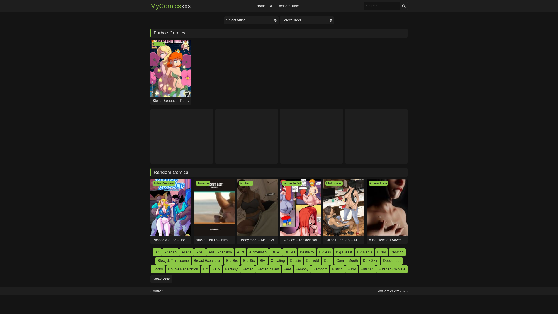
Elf (205, 269)
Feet (287, 269)
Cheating (278, 261)
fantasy (231, 269)
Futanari (367, 269)
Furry (352, 269)
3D (271, 6)
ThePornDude (288, 6)
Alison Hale (378, 183)
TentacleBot (292, 183)
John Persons (164, 183)
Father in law (268, 269)
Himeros (202, 183)
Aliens (186, 252)
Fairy (216, 269)
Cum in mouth (347, 261)
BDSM (290, 252)
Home (261, 6)
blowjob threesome (173, 261)
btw (263, 261)
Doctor (158, 269)
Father (248, 269)
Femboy (302, 269)
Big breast (344, 252)
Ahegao (170, 252)
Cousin (295, 261)
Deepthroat (391, 261)
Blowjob (397, 252)
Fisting (337, 269)
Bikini (381, 252)
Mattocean (334, 183)
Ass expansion (220, 252)
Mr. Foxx (246, 183)
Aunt (240, 252)
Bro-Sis (249, 261)
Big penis (364, 252)
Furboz (158, 44)
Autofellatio (258, 252)
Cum (327, 261)
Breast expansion (207, 261)
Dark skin (370, 261)
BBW (276, 252)
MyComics (170, 6)
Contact (156, 291)
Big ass (325, 252)
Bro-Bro (232, 261)
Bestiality (307, 252)
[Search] (404, 6)
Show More (161, 279)
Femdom (320, 269)
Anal (200, 252)
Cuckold (312, 261)
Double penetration (183, 269)
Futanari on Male (392, 269)
